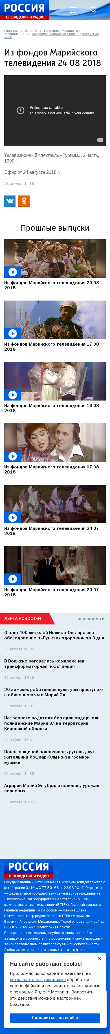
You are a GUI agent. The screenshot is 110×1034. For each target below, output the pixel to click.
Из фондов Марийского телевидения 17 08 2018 (51, 347)
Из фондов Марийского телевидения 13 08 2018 (51, 408)
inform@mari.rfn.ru (85, 927)
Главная (11, 31)
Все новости (91, 619)
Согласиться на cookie (55, 1018)
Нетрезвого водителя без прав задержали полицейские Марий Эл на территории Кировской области (52, 723)
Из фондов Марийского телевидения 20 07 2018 (51, 592)
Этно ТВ (31, 31)
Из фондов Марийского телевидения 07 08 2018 (51, 469)
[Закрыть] (99, 958)
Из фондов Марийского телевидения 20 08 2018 (51, 285)
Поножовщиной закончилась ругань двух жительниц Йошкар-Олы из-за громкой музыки (49, 757)
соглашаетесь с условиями (38, 980)
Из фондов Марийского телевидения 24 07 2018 (51, 531)
